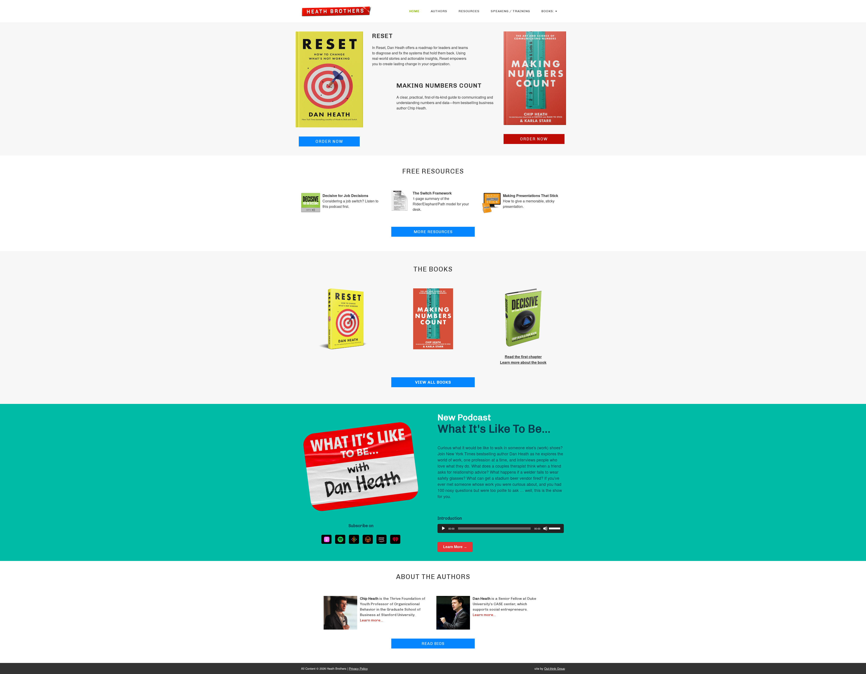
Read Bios (433, 643)
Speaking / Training (510, 11)
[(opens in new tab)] (329, 79)
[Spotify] (340, 539)
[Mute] (545, 528)
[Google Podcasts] (354, 539)
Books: (548, 11)
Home (414, 11)
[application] (501, 528)
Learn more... (371, 620)
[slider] (555, 528)
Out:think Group (554, 668)
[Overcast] (368, 539)
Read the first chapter (523, 356)
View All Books (433, 382)
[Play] (443, 528)
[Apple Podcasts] (326, 539)
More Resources (433, 231)
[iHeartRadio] (395, 539)
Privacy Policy (358, 668)
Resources (468, 11)
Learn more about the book (523, 362)
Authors (439, 11)
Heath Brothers (336, 11)
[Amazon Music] (381, 539)
